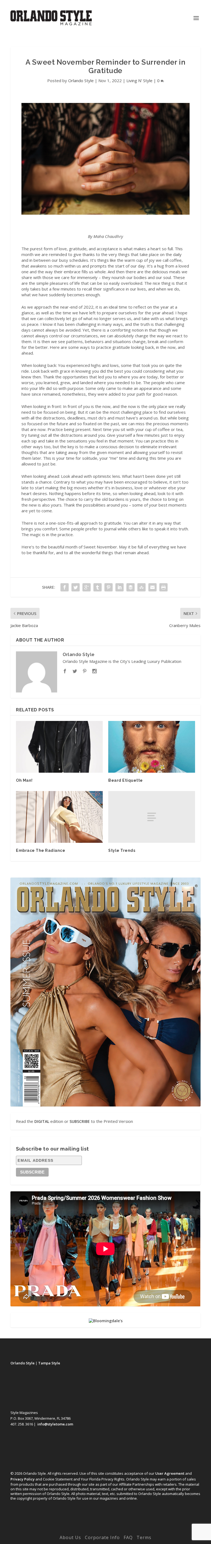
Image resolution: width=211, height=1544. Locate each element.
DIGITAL (41, 1121)
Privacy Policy (22, 1479)
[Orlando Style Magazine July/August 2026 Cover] (105, 992)
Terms (144, 1537)
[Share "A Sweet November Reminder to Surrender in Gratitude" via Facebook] (64, 587)
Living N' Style (139, 80)
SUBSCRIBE (80, 1121)
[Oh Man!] (59, 747)
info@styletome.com (55, 1424)
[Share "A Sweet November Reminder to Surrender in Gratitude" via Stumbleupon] (141, 587)
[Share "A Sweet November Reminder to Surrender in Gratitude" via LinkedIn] (119, 587)
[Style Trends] (151, 817)
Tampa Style (49, 1363)
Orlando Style (81, 80)
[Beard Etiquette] (151, 747)
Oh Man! (24, 780)
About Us (70, 1537)
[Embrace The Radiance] (59, 817)
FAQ (128, 1537)
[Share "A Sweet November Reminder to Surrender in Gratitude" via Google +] (86, 587)
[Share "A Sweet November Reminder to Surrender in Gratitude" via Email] (152, 587)
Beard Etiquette (125, 780)
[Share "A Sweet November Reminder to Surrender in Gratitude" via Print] (163, 587)
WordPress (144, 1529)
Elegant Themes (94, 1529)
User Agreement (169, 1473)
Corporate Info (102, 1537)
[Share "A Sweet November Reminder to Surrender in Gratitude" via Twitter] (75, 587)
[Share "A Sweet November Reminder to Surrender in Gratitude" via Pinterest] (108, 587)
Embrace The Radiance (40, 850)
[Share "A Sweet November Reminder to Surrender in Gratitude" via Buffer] (130, 587)
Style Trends (121, 850)
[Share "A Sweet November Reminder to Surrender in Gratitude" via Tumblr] (97, 587)
